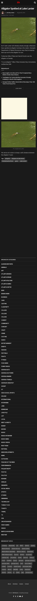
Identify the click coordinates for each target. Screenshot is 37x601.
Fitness (3, 360)
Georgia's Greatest (7, 383)
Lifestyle (4, 412)
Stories (3, 495)
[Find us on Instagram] (17, 596)
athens (27, 545)
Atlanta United (6, 287)
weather (4, 534)
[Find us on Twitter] (15, 596)
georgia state (5, 563)
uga (22, 572)
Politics (4, 475)
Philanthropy (6, 468)
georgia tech (14, 563)
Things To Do (5, 505)
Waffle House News (7, 531)
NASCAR (16, 569)
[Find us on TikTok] (22, 596)
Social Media (5, 488)
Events (3, 346)
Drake (19, 557)
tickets (3, 508)
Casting (4, 303)
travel (17, 572)
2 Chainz (4, 545)
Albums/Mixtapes (7, 264)
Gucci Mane (28, 563)
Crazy (3, 330)
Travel (3, 511)
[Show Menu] (2, 2)
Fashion (3, 350)
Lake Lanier (23, 161)
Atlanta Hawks (6, 284)
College (4, 310)
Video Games (5, 525)
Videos (3, 528)
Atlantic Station (21, 551)
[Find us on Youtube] (20, 596)
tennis (9, 572)
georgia (21, 560)
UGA (2, 518)
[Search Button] (35, 2)
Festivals (4, 353)
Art (2, 270)
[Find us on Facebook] (13, 596)
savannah (27, 569)
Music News (5, 439)
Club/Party (5, 307)
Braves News (5, 293)
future (15, 560)
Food (3, 560)
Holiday (3, 396)
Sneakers (4, 485)
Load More (18, 88)
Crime (3, 333)
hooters (10, 566)
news (21, 569)
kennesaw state (27, 566)
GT (2, 389)
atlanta (33, 545)
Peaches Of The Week (8, 462)
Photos (3, 472)
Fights (3, 356)
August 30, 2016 (21, 12)
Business (4, 297)
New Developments (7, 452)
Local (3, 419)
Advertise (15, 584)
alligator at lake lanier (18, 158)
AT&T (21, 545)
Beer (2, 290)
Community (5, 323)
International (6, 399)
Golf (22, 563)
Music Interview (6, 435)
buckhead (28, 554)
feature (32, 557)
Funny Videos (5, 366)
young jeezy (29, 572)
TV (2, 515)
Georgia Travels (6, 379)
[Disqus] (18, 188)
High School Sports (8, 393)
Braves (22, 554)
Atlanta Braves (6, 274)
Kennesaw (4, 409)
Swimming (4, 498)
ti (13, 572)
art (17, 545)
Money (3, 426)
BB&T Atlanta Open (7, 554)
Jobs (2, 406)
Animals (4, 267)
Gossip (3, 386)
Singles (3, 482)
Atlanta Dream (6, 277)
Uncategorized (6, 521)
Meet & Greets (6, 422)
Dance (3, 340)
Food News (4, 363)
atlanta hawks (25, 548)
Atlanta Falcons (6, 280)
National (4, 449)
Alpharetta (11, 545)
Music (3, 432)
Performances (6, 465)
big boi (16, 554)
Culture (4, 336)
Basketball (30, 551)
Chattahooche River (7, 161)
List (2, 416)
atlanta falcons (16, 548)
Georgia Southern (7, 373)
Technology (5, 501)
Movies (3, 429)
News (3, 455)
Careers (21, 584)
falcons (26, 557)
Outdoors (4, 459)
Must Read (4, 445)
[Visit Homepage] (18, 2)
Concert (4, 326)
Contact (27, 584)
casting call (5, 557)
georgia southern (30, 560)
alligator (7, 158)
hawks (3, 566)
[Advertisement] (14, 108)
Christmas (13, 557)
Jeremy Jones (10, 12)
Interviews (4, 402)
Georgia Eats (5, 369)
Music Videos (5, 442)
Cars (2, 300)
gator (16, 161)
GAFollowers (15, 592)
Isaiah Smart (17, 566)
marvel (4, 569)
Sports (3, 492)
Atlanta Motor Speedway (8, 551)
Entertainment (6, 343)
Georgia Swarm (6, 376)
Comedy (3, 320)
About (9, 584)
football (9, 560)
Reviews (3, 478)
